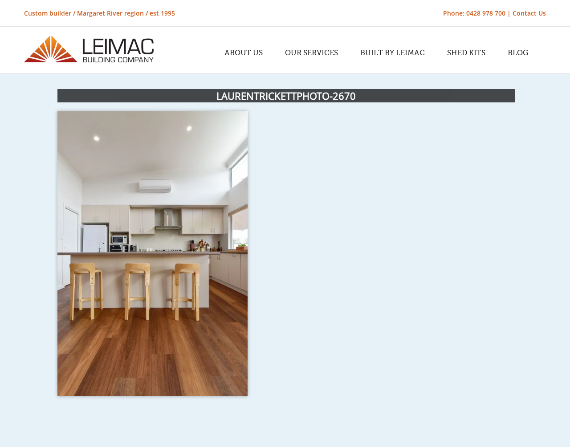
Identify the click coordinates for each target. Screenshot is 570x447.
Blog (518, 53)
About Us (243, 53)
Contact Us (529, 13)
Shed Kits (466, 53)
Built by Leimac (392, 53)
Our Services (311, 53)
